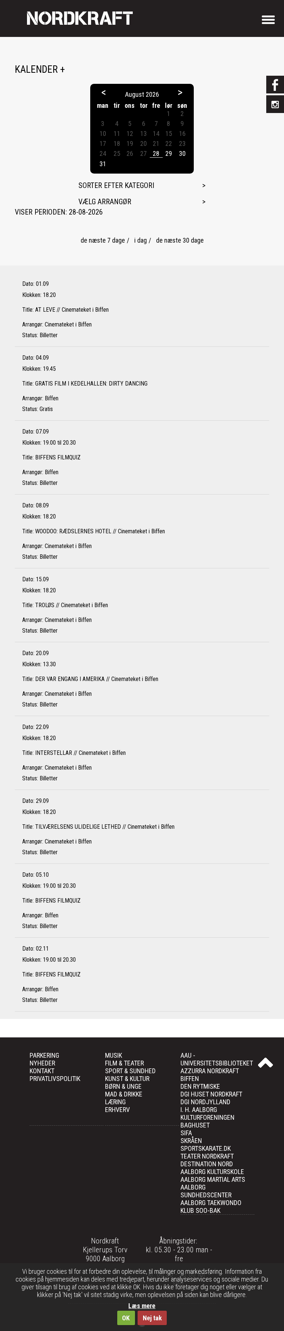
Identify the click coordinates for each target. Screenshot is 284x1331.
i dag (140, 240)
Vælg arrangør (104, 201)
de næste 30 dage (180, 240)
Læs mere (141, 1306)
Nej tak (152, 1318)
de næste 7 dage (103, 240)
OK (126, 1318)
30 (182, 153)
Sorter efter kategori (116, 185)
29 (168, 153)
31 (102, 164)
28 (156, 153)
